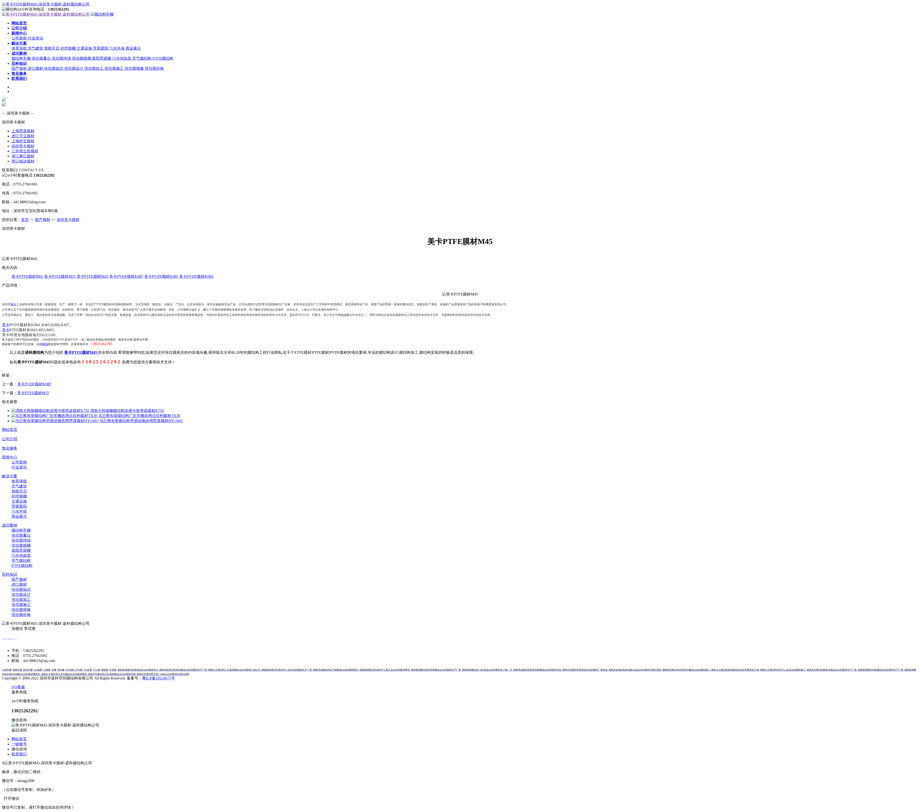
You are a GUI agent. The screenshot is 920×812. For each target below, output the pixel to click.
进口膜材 (36, 68)
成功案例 (9, 525)
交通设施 (85, 48)
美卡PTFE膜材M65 (27, 276)
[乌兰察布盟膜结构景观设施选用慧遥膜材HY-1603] (55, 421)
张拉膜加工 (94, 68)
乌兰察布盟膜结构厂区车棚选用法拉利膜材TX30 (139, 416)
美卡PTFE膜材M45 (92, 276)
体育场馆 (20, 48)
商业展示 (133, 48)
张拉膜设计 (74, 68)
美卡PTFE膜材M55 (60, 276)
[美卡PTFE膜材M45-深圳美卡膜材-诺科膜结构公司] (46, 4)
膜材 (23, 325)
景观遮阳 (101, 48)
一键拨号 (19, 744)
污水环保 (117, 48)
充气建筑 (36, 48)
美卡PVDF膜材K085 (161, 276)
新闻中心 (9, 457)
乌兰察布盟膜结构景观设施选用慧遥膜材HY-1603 (141, 421)
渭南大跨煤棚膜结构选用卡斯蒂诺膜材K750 (127, 411)
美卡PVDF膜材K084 (196, 276)
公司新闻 (20, 38)
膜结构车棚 (22, 58)
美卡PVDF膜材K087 (126, 276)
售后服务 (9, 448)
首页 (25, 220)
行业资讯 (35, 38)
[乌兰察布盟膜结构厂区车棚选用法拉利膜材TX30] (54, 416)
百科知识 (9, 574)
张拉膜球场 (62, 58)
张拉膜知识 (54, 68)
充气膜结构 (142, 58)
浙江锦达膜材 (23, 161)
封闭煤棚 (68, 48)
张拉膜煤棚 (82, 58)
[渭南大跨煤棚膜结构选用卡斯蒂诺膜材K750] (50, 411)
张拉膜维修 (135, 68)
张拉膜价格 (154, 68)
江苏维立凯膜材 (25, 151)
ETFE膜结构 (162, 58)
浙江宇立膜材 (23, 136)
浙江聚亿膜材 (23, 156)
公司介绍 (9, 439)
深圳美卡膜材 (23, 146)
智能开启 (52, 48)
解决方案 (9, 476)
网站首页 (9, 430)
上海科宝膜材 (23, 141)
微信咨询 (19, 749)
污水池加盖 (122, 58)
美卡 (13, 304)
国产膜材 (20, 68)
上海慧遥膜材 (23, 131)
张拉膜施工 (114, 68)
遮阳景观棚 (102, 58)
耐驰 (45, 344)
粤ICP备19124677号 (158, 678)
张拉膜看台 (42, 58)
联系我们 (19, 754)
